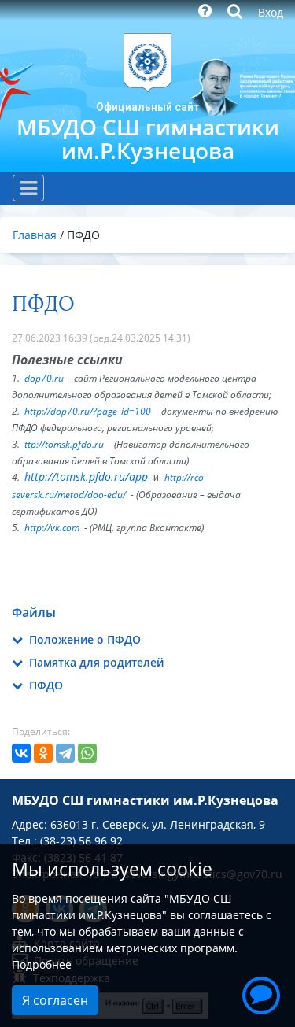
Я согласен (55, 1000)
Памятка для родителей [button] (95, 662)
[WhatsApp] (87, 753)
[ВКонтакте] (21, 753)
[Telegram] (65, 753)
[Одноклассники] (43, 753)
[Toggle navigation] (28, 188)
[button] (261, 993)
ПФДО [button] (44, 685)
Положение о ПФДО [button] (83, 639)
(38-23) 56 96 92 (81, 840)
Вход (270, 12)
